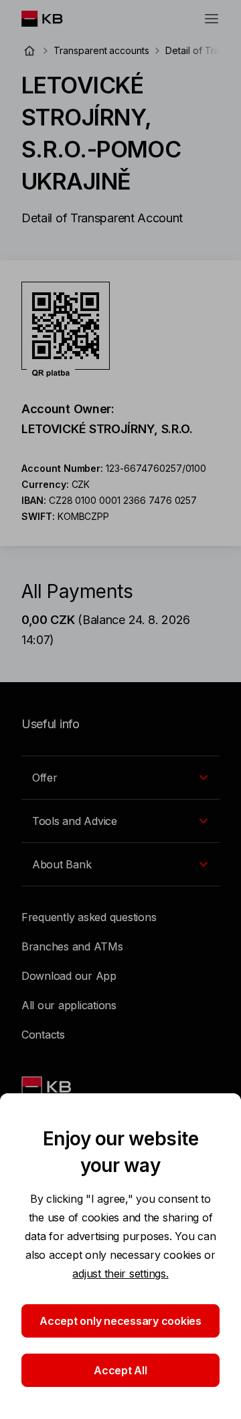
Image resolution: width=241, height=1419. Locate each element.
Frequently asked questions (88, 917)
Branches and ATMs (72, 946)
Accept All (120, 1370)
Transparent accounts (101, 50)
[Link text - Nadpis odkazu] (47, 1086)
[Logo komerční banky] (52, 18)
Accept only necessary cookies (120, 1321)
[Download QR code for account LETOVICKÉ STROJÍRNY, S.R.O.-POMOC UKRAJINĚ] (65, 330)
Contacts (43, 1034)
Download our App (68, 975)
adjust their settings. (120, 1273)
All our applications (68, 1005)
